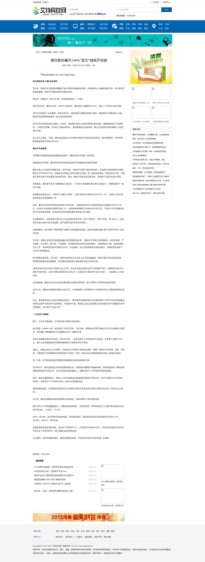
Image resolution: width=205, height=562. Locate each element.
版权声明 (98, 537)
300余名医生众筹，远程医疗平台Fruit (50, 471)
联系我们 (69, 537)
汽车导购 (52, 28)
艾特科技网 (131, 16)
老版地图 (88, 537)
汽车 (77, 531)
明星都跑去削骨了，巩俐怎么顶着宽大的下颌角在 (150, 176)
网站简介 (59, 537)
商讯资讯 (104, 28)
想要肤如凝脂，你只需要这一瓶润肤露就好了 (149, 172)
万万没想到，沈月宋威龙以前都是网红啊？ (148, 143)
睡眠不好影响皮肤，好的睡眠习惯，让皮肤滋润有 (150, 135)
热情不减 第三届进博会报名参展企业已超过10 (54, 475)
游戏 (98, 531)
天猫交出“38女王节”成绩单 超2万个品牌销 (52, 484)
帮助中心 (166, 2)
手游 (167, 24)
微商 (140, 28)
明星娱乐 (91, 24)
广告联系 (155, 2)
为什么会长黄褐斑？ (140, 155)
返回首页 (118, 52)
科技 (72, 531)
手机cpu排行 (45, 454)
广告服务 (78, 537)
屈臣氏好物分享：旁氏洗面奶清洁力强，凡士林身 (150, 181)
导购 (134, 24)
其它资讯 (64, 24)
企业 (161, 28)
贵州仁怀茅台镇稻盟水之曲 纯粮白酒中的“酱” (149, 185)
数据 (146, 28)
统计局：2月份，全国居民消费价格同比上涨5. (54, 491)
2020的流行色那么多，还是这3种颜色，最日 (148, 160)
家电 (128, 24)
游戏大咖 (104, 24)
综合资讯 (52, 24)
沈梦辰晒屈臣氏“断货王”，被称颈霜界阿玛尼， (149, 147)
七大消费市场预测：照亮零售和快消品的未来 (53, 467)
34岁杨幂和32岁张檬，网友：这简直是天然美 (149, 151)
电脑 (134, 28)
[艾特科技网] (49, 16)
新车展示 (64, 28)
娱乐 (67, 531)
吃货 (167, 28)
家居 (161, 24)
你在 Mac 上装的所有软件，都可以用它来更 (148, 193)
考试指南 (91, 28)
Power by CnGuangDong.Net (82, 546)
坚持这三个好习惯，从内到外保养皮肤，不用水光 (150, 164)
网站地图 (107, 537)
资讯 (57, 531)
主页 (37, 52)
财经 (56, 52)
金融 (146, 24)
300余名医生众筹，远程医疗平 (112, 506)
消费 (140, 24)
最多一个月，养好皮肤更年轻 (143, 168)
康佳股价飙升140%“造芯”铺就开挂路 (50, 480)
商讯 (103, 531)
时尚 (83, 531)
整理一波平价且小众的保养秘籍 (144, 139)
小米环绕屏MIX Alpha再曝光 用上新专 (146, 189)
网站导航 (37, 531)
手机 (128, 28)
